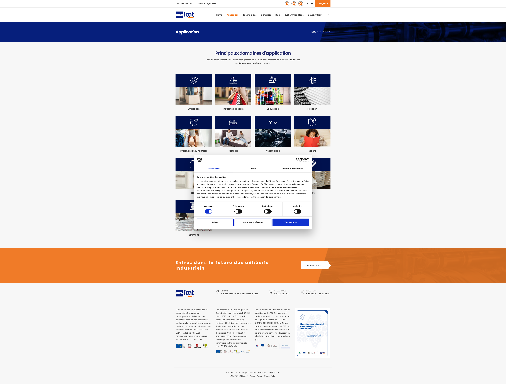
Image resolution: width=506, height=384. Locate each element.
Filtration (312, 108)
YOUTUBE (326, 293)
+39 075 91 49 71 (281, 293)
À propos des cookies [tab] (292, 168)
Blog (277, 14)
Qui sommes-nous (294, 14)
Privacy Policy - (257, 376)
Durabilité (266, 14)
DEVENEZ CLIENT (314, 265)
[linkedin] (307, 4)
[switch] (238, 211)
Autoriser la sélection (253, 222)
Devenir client (315, 14)
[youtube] (312, 4)
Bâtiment (194, 234)
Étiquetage (273, 108)
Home (219, 14)
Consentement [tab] (213, 168)
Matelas (233, 150)
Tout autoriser (290, 222)
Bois (312, 192)
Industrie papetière (233, 108)
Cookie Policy (270, 376)
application (232, 14)
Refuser (215, 222)
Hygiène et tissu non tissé (194, 150)
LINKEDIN (312, 293)
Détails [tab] (253, 168)
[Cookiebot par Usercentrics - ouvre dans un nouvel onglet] (297, 160)
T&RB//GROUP (272, 372)
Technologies (250, 14)
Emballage (194, 108)
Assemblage (273, 150)
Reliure (312, 150)
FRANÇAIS (321, 4)
